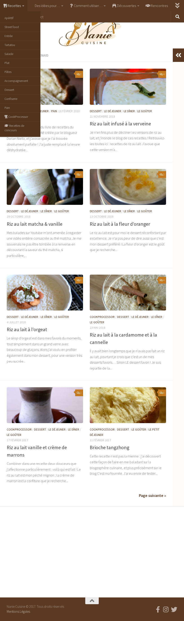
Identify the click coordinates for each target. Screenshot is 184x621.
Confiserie (10, 99)
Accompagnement (16, 81)
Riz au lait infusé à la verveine (120, 123)
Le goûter (144, 111)
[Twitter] (174, 609)
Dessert (9, 90)
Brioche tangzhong (109, 447)
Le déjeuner (112, 111)
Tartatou (9, 45)
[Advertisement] (92, 550)
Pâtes (7, 72)
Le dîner (129, 111)
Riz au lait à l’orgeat (27, 329)
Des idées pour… (47, 5)
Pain (7, 108)
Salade (8, 54)
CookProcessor (18, 117)
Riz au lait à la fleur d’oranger (120, 224)
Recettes (14, 5)
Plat (6, 63)
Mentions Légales (18, 611)
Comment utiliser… (87, 5)
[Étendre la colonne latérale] (178, 55)
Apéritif (8, 18)
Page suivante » (152, 495)
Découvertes (126, 5)
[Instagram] (166, 609)
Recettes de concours (14, 128)
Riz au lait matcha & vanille (34, 224)
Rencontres (159, 5)
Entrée (8, 36)
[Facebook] (158, 609)
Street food (11, 27)
